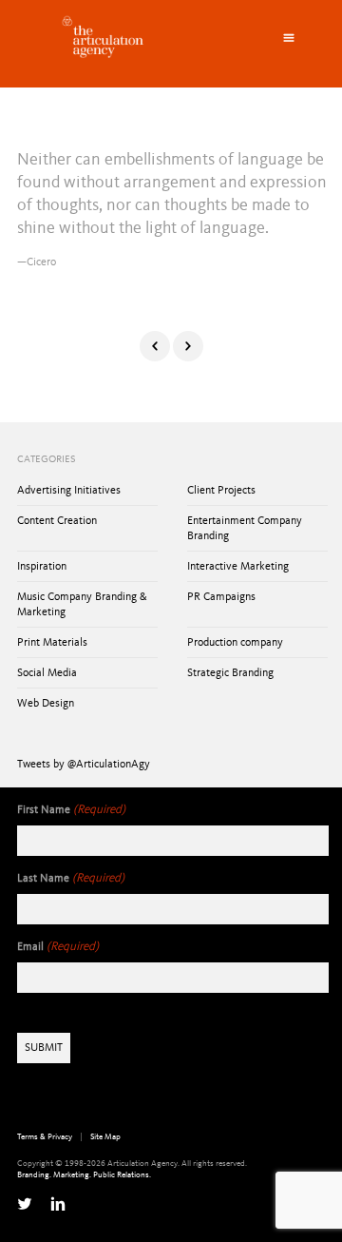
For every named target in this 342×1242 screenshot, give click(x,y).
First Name (71, 810)
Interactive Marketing (238, 566)
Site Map (105, 1137)
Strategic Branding (230, 673)
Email (58, 947)
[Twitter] (24, 1204)
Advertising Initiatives (69, 490)
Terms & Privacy (44, 1137)
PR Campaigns (221, 597)
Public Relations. (122, 1175)
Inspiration (41, 566)
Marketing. (72, 1175)
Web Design (45, 703)
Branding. (34, 1175)
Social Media (47, 673)
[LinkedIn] (58, 1204)
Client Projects (221, 490)
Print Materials (52, 643)
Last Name (70, 878)
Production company (235, 643)
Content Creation (57, 521)
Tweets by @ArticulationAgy (83, 764)
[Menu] (288, 38)
